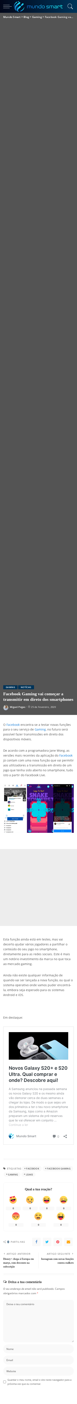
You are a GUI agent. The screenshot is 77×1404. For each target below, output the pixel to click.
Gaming (10, 687)
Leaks (29, 1174)
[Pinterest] (57, 1242)
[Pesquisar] (69, 6)
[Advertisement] (38, 887)
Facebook (13, 725)
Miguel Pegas (17, 707)
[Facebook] (36, 1242)
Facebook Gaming (59, 1168)
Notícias (26, 687)
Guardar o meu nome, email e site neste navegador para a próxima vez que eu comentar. (39, 1381)
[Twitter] (47, 1242)
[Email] (68, 1242)
